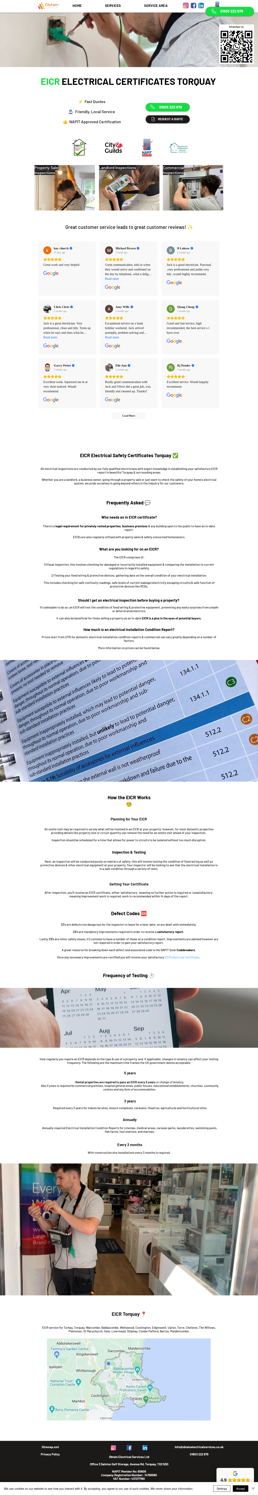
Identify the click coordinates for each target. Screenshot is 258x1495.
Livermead (118, 1331)
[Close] (253, 1488)
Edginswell (159, 1327)
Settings (222, 1489)
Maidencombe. (179, 1331)
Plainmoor (75, 1331)
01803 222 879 (199, 1454)
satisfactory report (170, 932)
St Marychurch (93, 1331)
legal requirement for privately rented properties (88, 526)
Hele (107, 1331)
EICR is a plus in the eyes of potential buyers (171, 618)
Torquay (79, 1327)
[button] (113, 5)
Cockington (143, 1327)
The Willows (207, 1327)
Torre (180, 1327)
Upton (172, 1327)
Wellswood (127, 1327)
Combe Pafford (148, 1331)
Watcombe (93, 1327)
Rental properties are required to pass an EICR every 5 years (115, 1082)
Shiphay (132, 1331)
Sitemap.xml (50, 1447)
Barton (164, 1331)
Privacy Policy (50, 1454)
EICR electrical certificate (182, 957)
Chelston (192, 1327)
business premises (135, 526)
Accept (240, 1489)
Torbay (68, 1327)
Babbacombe (110, 1327)
